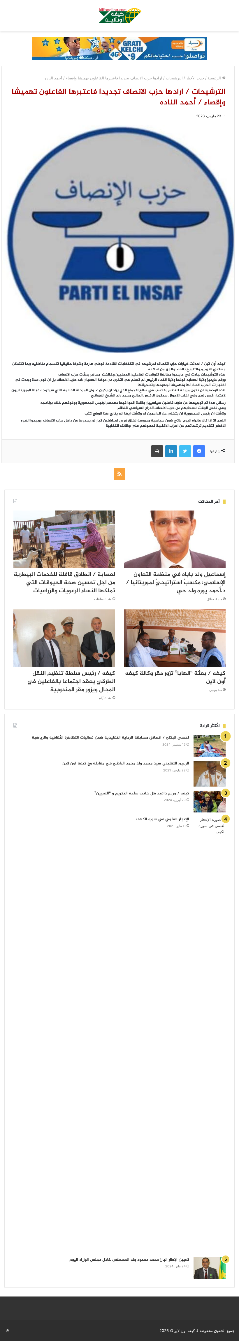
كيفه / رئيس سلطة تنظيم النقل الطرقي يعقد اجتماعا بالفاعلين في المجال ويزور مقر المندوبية (71, 682)
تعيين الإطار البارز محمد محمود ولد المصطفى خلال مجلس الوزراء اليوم (129, 1259)
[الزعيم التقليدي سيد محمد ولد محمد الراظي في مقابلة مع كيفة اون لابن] (210, 773)
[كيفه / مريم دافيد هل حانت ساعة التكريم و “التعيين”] (210, 801)
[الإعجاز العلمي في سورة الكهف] (210, 1035)
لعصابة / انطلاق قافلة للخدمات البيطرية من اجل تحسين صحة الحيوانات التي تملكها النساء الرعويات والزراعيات (64, 583)
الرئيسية (215, 78)
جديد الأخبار (195, 78)
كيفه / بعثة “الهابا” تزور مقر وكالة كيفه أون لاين (175, 677)
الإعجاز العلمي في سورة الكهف (162, 819)
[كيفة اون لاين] (119, 15)
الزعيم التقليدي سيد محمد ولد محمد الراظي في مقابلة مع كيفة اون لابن (125, 763)
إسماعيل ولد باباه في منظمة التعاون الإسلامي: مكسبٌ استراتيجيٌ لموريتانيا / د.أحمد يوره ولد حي (176, 583)
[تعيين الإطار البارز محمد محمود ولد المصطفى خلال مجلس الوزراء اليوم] (210, 1268)
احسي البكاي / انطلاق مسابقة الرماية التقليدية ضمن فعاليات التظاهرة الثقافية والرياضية (110, 737)
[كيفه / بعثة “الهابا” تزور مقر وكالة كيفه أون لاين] (175, 638)
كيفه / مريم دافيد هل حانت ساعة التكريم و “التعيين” (141, 793)
